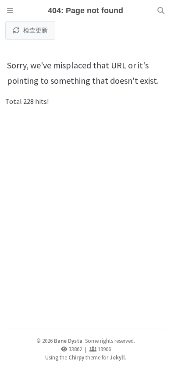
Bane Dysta (68, 340)
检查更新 (35, 30)
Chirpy (76, 357)
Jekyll (117, 357)
